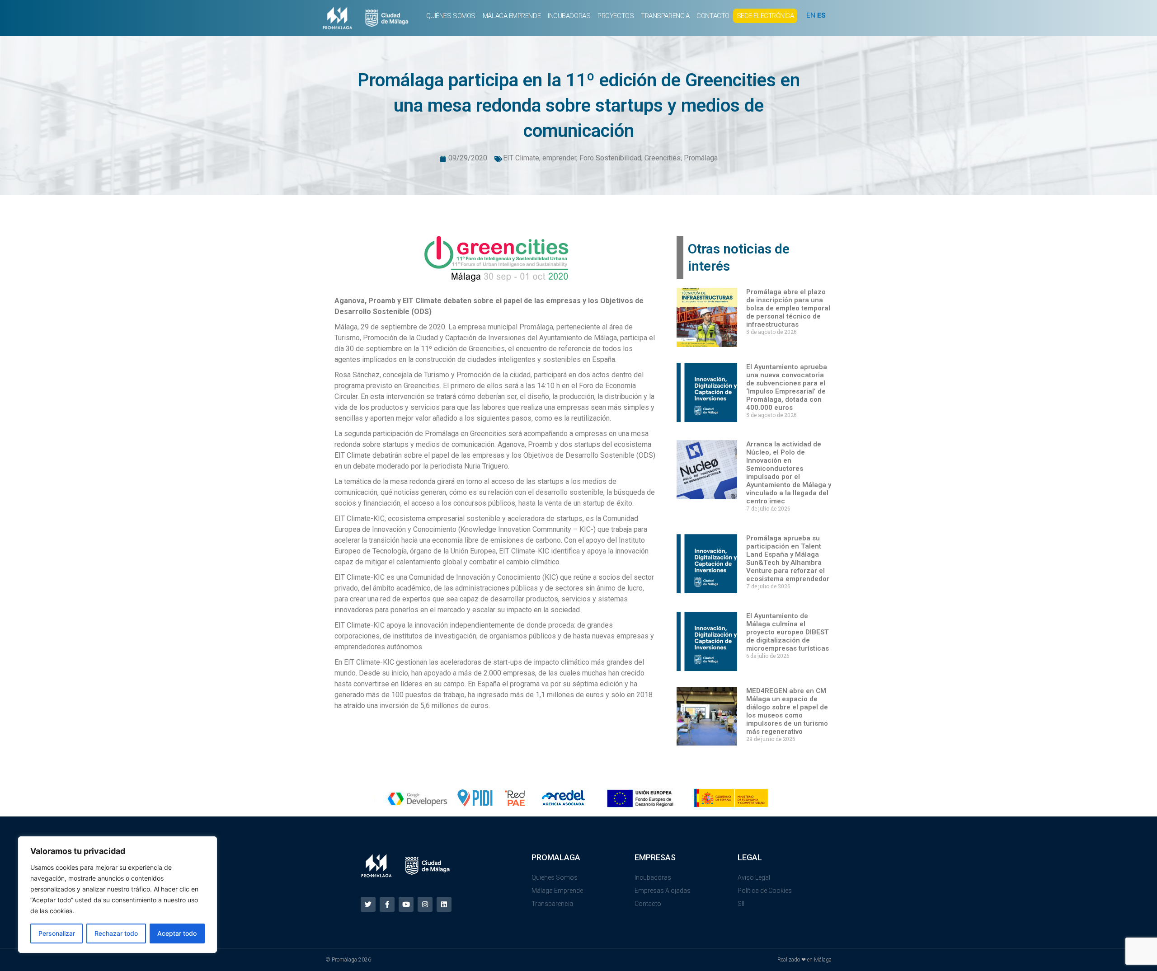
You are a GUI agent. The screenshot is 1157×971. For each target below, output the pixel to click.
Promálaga (701, 158)
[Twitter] (368, 904)
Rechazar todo (116, 933)
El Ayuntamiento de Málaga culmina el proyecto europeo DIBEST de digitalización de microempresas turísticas (787, 632)
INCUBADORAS (569, 16)
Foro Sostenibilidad (610, 158)
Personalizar (56, 933)
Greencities (662, 158)
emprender (559, 158)
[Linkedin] (444, 904)
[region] (117, 894)
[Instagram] (425, 904)
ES (821, 15)
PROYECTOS (615, 16)
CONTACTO (712, 16)
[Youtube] (406, 904)
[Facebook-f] (387, 904)
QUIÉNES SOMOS (450, 16)
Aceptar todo (177, 933)
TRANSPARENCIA (665, 16)
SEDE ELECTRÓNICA (765, 16)
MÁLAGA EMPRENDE (512, 16)
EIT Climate (521, 158)
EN (810, 15)
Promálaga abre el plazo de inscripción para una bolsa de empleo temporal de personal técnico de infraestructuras (788, 308)
